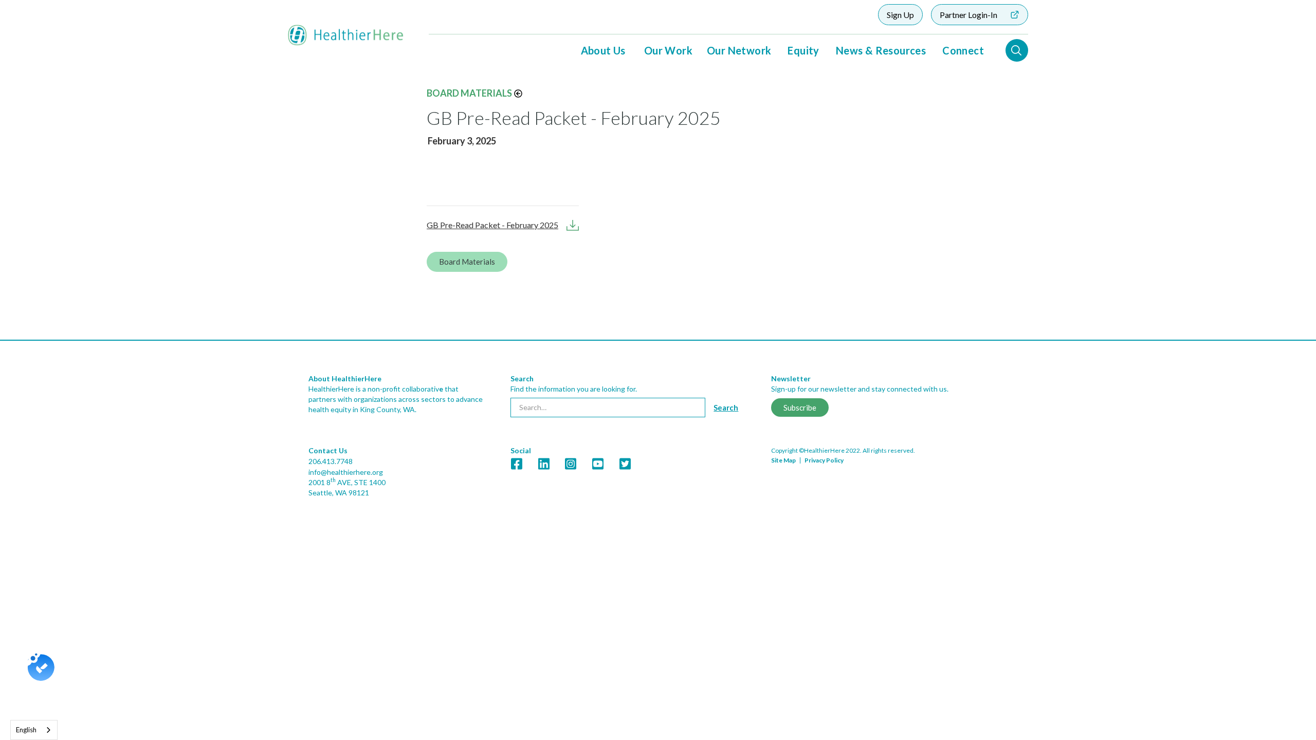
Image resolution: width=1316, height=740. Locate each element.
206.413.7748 (330, 461)
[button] (603, 50)
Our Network (739, 50)
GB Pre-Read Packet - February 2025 (492, 225)
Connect (963, 50)
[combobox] (34, 730)
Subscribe (799, 407)
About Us (603, 50)
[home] (346, 35)
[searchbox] (608, 407)
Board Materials (469, 93)
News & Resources (881, 50)
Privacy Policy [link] (824, 460)
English (26, 730)
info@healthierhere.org (345, 472)
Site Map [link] (783, 460)
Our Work (668, 50)
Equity (803, 50)
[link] (658, 443)
